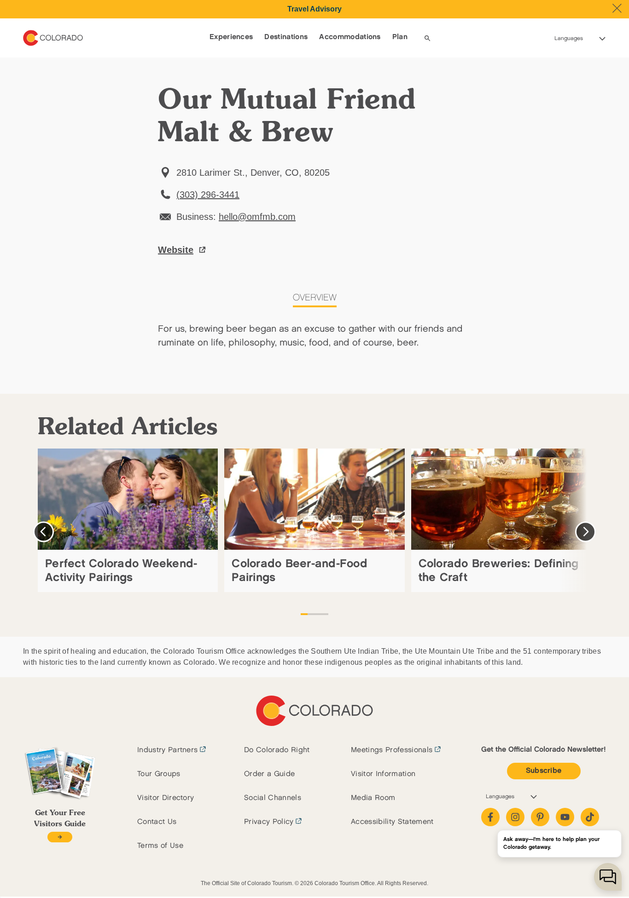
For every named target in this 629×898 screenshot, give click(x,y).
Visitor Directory (165, 797)
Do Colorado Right (276, 750)
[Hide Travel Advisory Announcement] (617, 8)
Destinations (286, 37)
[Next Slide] (585, 531)
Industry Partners (167, 750)
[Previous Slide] (43, 531)
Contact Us (156, 821)
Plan (400, 37)
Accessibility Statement (392, 821)
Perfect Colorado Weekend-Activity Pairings (121, 570)
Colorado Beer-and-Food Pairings (299, 570)
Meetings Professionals (391, 750)
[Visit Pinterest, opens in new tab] (540, 817)
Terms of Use (160, 845)
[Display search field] (427, 38)
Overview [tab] (315, 298)
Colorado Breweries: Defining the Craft (499, 570)
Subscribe (544, 770)
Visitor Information (383, 774)
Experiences (231, 37)
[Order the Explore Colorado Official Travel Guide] (59, 837)
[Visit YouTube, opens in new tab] (565, 817)
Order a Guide (269, 774)
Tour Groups (159, 774)
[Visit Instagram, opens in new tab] (515, 817)
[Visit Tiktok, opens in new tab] (590, 817)
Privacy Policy (268, 821)
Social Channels (272, 797)
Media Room (373, 797)
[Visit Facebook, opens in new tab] (490, 817)
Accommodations (349, 37)
